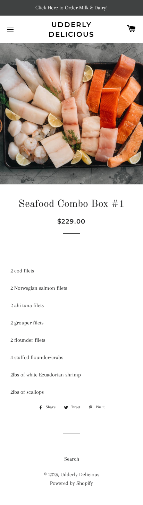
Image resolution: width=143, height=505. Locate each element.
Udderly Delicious (71, 29)
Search (71, 459)
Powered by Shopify (71, 483)
